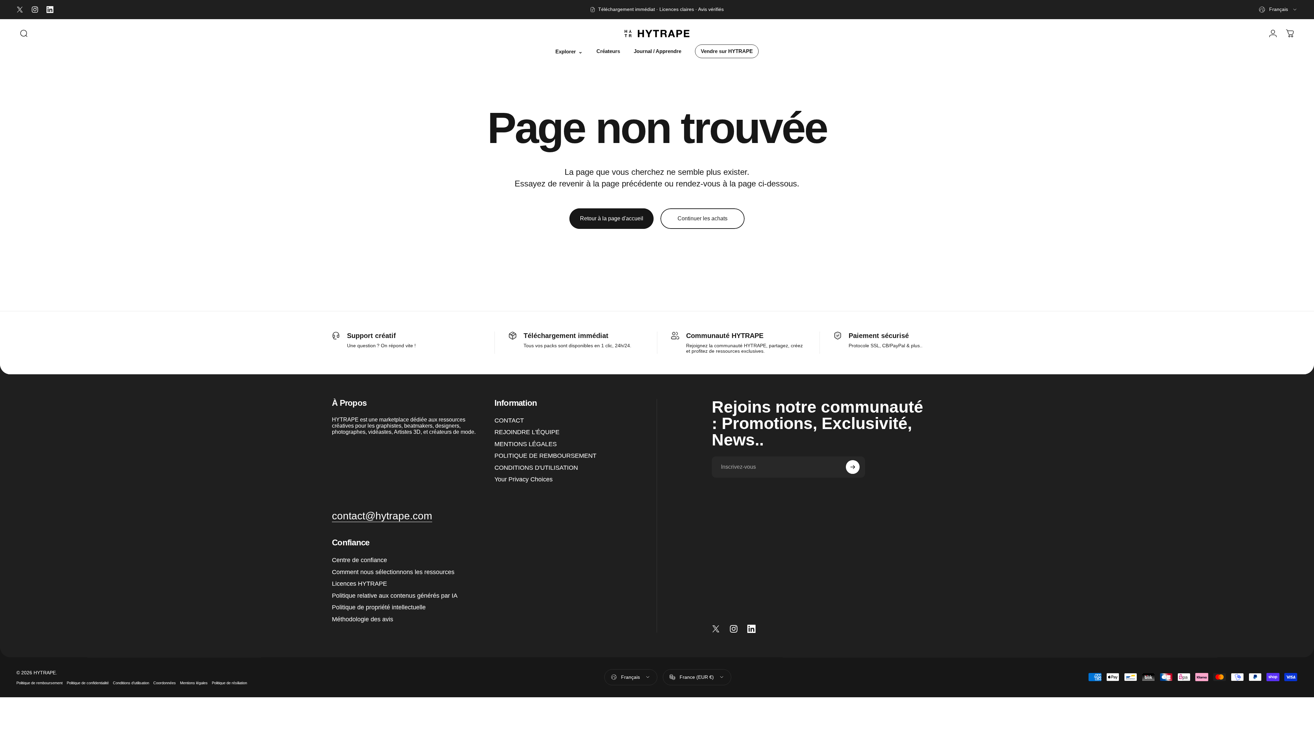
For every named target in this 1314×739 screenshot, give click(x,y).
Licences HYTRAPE (359, 584)
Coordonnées (164, 682)
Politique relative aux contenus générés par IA (395, 595)
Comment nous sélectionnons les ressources (393, 572)
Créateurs (608, 51)
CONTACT (509, 420)
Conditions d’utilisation (131, 682)
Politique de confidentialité (88, 682)
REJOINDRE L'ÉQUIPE (526, 432)
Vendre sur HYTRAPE (727, 51)
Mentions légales (194, 682)
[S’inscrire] (853, 467)
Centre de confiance (359, 560)
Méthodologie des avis (362, 619)
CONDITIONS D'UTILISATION (536, 467)
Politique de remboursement (39, 682)
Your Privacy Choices (523, 479)
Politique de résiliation (229, 682)
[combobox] (1278, 9)
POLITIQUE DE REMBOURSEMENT (545, 456)
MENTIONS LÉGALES (525, 444)
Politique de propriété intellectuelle (379, 607)
